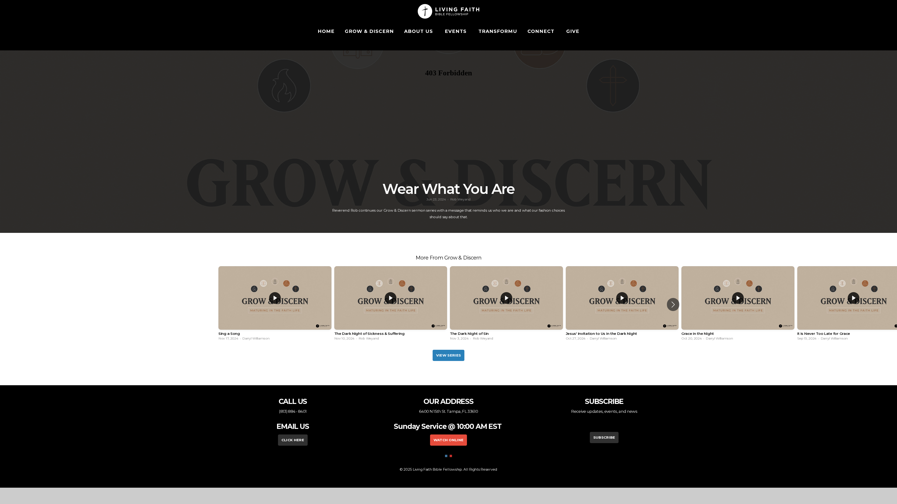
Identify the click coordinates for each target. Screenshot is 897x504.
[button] (673, 304)
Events (456, 31)
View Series (448, 355)
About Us (419, 31)
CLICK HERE (292, 440)
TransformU (497, 31)
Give (572, 31)
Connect (541, 31)
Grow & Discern (369, 31)
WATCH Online (449, 440)
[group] (274, 304)
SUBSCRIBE (604, 437)
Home (326, 31)
